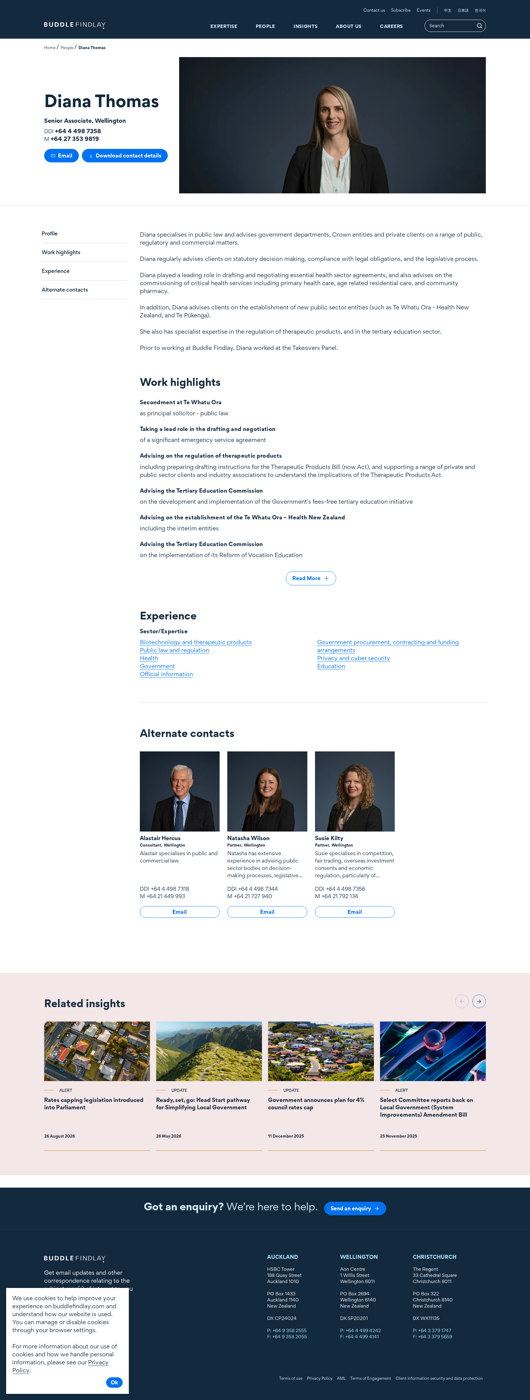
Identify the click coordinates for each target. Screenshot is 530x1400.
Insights (306, 26)
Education (331, 666)
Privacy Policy (319, 1378)
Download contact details (128, 155)
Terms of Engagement (370, 1378)
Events (423, 10)
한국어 (480, 10)
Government (157, 666)
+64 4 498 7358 (78, 131)
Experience (56, 271)
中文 (447, 10)
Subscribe (401, 10)
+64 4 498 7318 (170, 889)
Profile (50, 234)
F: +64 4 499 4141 (359, 1337)
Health (149, 658)
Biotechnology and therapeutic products (196, 642)
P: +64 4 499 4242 (360, 1330)
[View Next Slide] (479, 1001)
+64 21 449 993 (166, 896)
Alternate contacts (65, 290)
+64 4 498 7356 (345, 889)
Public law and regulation (174, 650)
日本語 (463, 10)
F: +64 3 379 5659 (432, 1337)
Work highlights (61, 252)
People (265, 26)
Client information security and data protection (439, 1378)
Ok (114, 1382)
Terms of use (290, 1378)
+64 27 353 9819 (75, 138)
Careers (391, 26)
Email (65, 155)
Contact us (374, 10)
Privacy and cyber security (353, 658)
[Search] (480, 26)
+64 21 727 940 (253, 896)
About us (349, 26)
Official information (166, 674)
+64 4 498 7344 (258, 889)
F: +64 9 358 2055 (287, 1337)
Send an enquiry (351, 1208)
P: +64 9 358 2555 (287, 1330)
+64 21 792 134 (340, 896)
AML (341, 1378)
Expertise (223, 26)
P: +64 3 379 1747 (432, 1330)
